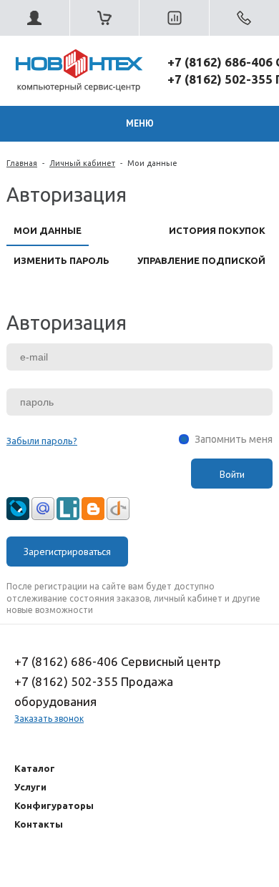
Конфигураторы (54, 805)
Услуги (30, 787)
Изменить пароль (61, 260)
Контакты (38, 824)
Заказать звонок (49, 718)
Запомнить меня (234, 439)
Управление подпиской (201, 260)
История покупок (217, 230)
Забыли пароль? (41, 441)
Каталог (34, 768)
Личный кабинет (82, 163)
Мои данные (152, 163)
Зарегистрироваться (67, 551)
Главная (21, 163)
